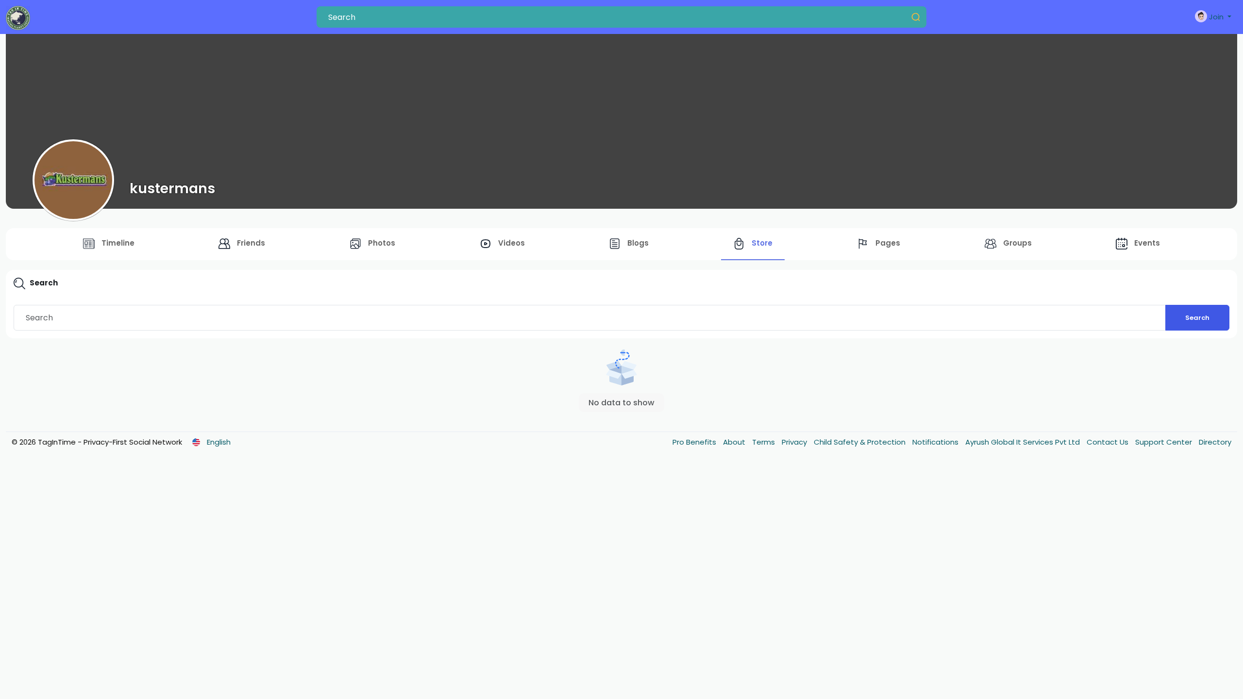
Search (1197, 317)
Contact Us (1108, 442)
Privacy (795, 442)
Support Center (1164, 442)
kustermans (172, 188)
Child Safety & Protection (860, 442)
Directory (1215, 442)
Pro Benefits (695, 442)
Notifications (936, 442)
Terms (764, 442)
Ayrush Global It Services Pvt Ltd (1023, 442)
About (735, 442)
